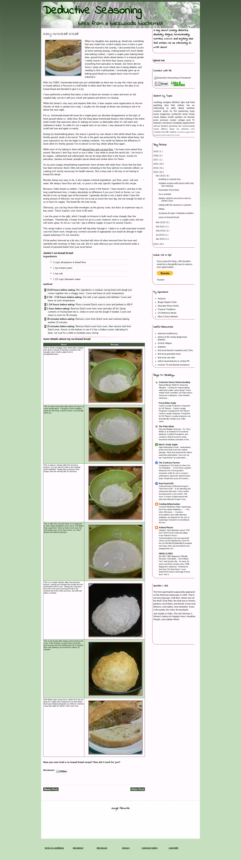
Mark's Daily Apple (168, 444)
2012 (156, 244)
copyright (173, 848)
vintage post (185, 120)
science (168, 39)
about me (159, 60)
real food (190, 102)
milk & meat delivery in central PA (173, 361)
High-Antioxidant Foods (169, 447)
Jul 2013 (160, 235)
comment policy (150, 848)
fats (180, 126)
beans (170, 123)
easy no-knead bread (169, 217)
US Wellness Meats (167, 313)
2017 (156, 159)
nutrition (157, 39)
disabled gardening (169, 126)
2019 (156, 151)
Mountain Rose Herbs (168, 306)
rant (164, 123)
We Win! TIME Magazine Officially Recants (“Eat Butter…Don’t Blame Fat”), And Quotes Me (174, 559)
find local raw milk (166, 357)
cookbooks (177, 114)
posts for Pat (170, 111)
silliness (165, 129)
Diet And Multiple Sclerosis (170, 429)
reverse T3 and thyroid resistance (174, 365)
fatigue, (169, 34)
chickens (186, 129)
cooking (173, 30)
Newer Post (51, 789)
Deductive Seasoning (92, 10)
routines (173, 132)
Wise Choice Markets (168, 316)
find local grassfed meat (169, 354)
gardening (184, 111)
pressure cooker (169, 120)
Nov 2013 (161, 222)
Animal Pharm (166, 527)
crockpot (157, 132)
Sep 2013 (161, 230)
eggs (187, 132)
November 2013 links (169, 190)
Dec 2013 (161, 176)
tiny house (175, 135)
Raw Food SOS (166, 483)
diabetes (183, 30)
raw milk (165, 132)
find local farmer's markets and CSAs (175, 350)
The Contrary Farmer (169, 463)
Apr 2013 (160, 239)
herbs (192, 132)
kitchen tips (178, 102)
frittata (161, 209)
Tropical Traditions (167, 309)
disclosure (102, 848)
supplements (188, 123)
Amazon (162, 298)
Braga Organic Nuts (167, 302)
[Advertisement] (120, 821)
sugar (168, 135)
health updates (176, 117)
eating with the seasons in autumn (175, 205)
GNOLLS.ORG (166, 553)
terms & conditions (54, 848)
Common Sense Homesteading (174, 382)
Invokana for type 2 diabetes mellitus (176, 213)
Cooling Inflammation (169, 504)
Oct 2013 (160, 226)
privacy (126, 848)
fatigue (164, 117)
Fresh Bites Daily (167, 403)
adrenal (157, 126)
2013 (156, 172)
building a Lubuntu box (170, 179)
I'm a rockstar (165, 194)
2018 (156, 155)
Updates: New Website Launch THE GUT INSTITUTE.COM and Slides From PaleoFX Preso (174, 533)
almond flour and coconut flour (97, 149)
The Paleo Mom (166, 426)
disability (158, 34)
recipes (167, 102)
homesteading (181, 34)
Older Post (137, 789)
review (157, 129)
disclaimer (78, 848)
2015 (156, 164)
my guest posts (159, 135)
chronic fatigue (165, 343)
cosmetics (181, 132)
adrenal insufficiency (167, 333)
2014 (156, 168)
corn (193, 129)
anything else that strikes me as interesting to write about (173, 43)
